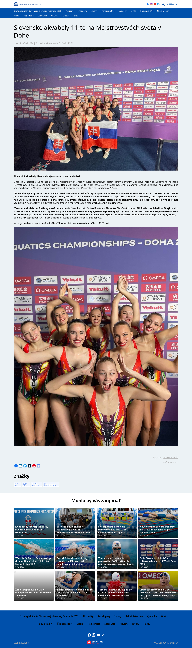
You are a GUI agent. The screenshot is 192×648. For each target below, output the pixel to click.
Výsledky (123, 11)
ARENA (54, 15)
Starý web (42, 15)
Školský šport (163, 11)
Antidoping (82, 11)
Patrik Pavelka (170, 457)
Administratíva (108, 11)
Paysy (75, 15)
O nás (133, 11)
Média (16, 15)
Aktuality (69, 11)
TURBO (65, 15)
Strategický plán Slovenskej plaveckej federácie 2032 (37, 11)
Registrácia (29, 15)
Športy (94, 11)
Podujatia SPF (146, 11)
